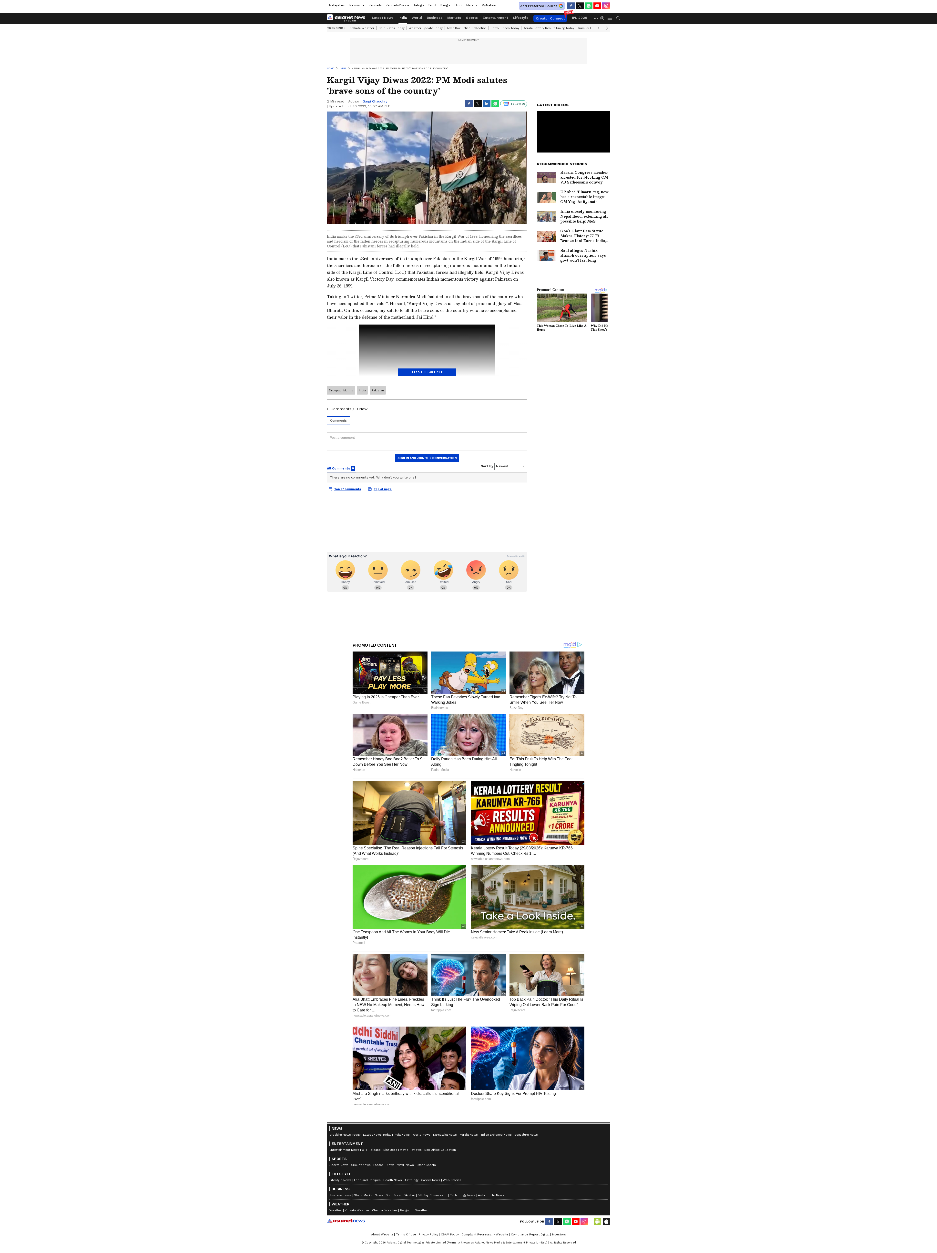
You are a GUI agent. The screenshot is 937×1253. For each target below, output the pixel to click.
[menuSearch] (618, 18)
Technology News (462, 1195)
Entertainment (495, 18)
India (402, 18)
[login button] (603, 18)
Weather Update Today (426, 28)
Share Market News (368, 1195)
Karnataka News (445, 1134)
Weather (335, 1210)
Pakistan (378, 390)
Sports (472, 18)
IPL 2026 (579, 18)
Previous (599, 28)
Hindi (458, 5)
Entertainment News (344, 1149)
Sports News (338, 1165)
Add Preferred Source (538, 6)
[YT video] (597, 5)
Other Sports (426, 1165)
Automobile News (491, 1195)
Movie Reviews (411, 1149)
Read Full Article (427, 372)
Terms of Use (406, 1234)
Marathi (472, 5)
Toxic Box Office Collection (467, 28)
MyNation (488, 5)
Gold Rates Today (391, 28)
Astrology (411, 1180)
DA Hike (409, 1195)
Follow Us (518, 103)
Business (434, 18)
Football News (384, 1165)
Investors (559, 1234)
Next (606, 28)
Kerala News (468, 1134)
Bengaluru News (526, 1134)
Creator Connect (550, 18)
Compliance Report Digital (530, 1234)
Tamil (432, 5)
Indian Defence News (496, 1134)
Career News (430, 1180)
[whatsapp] (588, 5)
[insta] (606, 5)
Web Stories (452, 1180)
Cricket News (361, 1165)
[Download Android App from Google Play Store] (597, 1221)
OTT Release (371, 1149)
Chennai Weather (384, 1210)
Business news (340, 1195)
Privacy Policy (428, 1234)
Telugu (418, 5)
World (417, 18)
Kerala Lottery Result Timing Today (548, 28)
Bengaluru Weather (414, 1210)
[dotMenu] (596, 18)
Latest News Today (377, 1134)
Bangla (445, 5)
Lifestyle (521, 18)
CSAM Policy (450, 1234)
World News (421, 1134)
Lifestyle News (340, 1180)
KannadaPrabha (397, 5)
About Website (382, 1234)
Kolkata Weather (362, 28)
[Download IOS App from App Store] (606, 1221)
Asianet (346, 1221)
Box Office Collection (440, 1149)
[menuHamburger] (610, 18)
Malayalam (337, 5)
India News (402, 1134)
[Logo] (347, 18)
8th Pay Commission (432, 1195)
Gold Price (393, 1195)
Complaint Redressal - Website (484, 1234)
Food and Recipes (367, 1180)
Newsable (357, 5)
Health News (392, 1180)
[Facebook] (571, 5)
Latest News (383, 18)
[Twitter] (580, 5)
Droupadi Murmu (341, 390)
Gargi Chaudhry (375, 101)
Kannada (375, 5)
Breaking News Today (344, 1134)
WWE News (405, 1165)
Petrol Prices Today (505, 28)
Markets (454, 18)
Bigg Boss (390, 1149)
